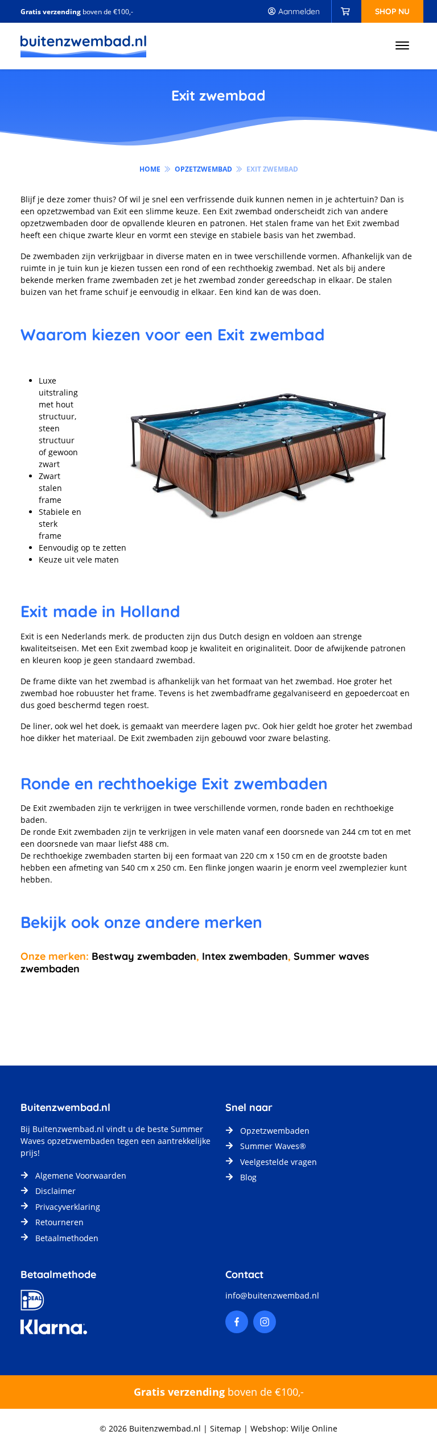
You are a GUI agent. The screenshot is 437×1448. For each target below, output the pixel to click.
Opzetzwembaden (275, 1130)
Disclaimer (55, 1190)
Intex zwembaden (243, 956)
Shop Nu (392, 11)
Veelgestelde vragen (278, 1161)
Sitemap (225, 1428)
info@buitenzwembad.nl (272, 1295)
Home (149, 169)
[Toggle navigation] (402, 46)
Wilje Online (314, 1428)
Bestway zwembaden (144, 956)
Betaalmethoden (66, 1238)
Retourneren (59, 1222)
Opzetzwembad (203, 169)
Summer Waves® (273, 1146)
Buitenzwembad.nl (68, 1129)
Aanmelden (298, 11)
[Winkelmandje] (345, 11)
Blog (248, 1177)
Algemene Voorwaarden (80, 1175)
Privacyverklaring (67, 1206)
